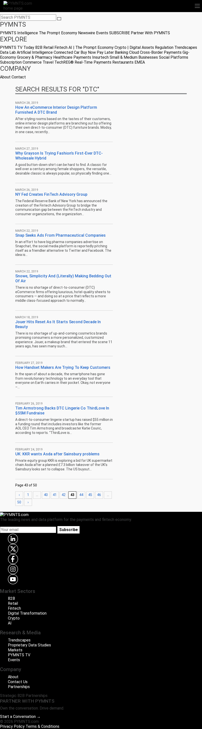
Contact (19, 77)
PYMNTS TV (11, 47)
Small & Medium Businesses (134, 57)
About (5, 77)
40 (46, 495)
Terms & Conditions (42, 726)
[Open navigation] (197, 5)
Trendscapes (185, 47)
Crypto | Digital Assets (134, 47)
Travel (48, 62)
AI (10, 623)
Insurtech (100, 57)
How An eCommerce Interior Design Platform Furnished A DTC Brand (56, 110)
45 (90, 495)
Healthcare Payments (72, 57)
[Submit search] (59, 18)
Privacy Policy (12, 726)
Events (102, 33)
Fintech (60, 47)
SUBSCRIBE (119, 33)
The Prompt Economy (58, 33)
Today (28, 47)
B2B (38, 47)
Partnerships (19, 686)
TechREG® (64, 62)
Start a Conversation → (20, 716)
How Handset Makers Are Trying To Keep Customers (62, 367)
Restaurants (123, 62)
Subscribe (68, 529)
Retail (48, 47)
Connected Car (67, 52)
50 (19, 502)
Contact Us (18, 681)
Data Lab (8, 52)
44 (81, 495)
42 (64, 495)
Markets (15, 650)
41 (55, 495)
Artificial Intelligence (35, 52)
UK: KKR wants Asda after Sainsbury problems (57, 454)
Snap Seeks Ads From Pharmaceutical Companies (60, 235)
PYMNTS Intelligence (19, 33)
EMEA (140, 62)
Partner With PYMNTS (150, 33)
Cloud (134, 52)
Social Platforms (173, 57)
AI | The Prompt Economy (91, 47)
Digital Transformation (27, 613)
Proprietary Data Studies (29, 645)
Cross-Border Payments (161, 52)
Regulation (164, 47)
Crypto (14, 618)
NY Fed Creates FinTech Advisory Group (51, 194)
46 (99, 495)
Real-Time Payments (93, 62)
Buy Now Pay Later (97, 52)
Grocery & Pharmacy (34, 57)
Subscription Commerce (21, 62)
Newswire (86, 33)
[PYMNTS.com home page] (20, 5)
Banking (121, 52)
